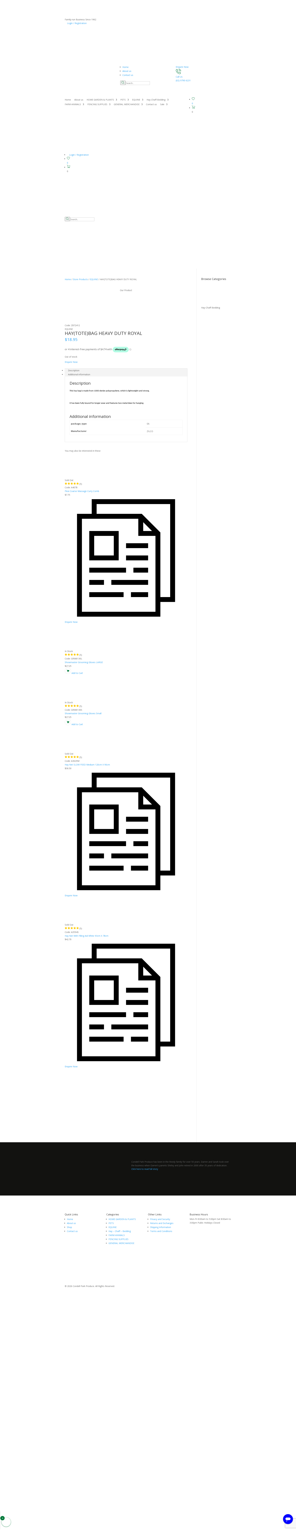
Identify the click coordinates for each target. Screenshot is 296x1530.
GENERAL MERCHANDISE (127, 104)
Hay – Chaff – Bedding (120, 1231)
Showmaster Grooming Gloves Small (83, 713)
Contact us (127, 75)
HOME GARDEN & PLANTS (100, 100)
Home (125, 67)
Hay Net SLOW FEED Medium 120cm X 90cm (87, 764)
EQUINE (136, 100)
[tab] (126, 370)
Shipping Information (160, 1227)
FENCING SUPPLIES (97, 104)
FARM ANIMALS (73, 104)
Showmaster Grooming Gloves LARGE (84, 662)
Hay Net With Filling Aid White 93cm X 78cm (86, 935)
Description (73, 370)
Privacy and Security (160, 1219)
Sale (162, 104)
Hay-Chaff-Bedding (156, 100)
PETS (123, 100)
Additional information (79, 374)
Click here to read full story (144, 1169)
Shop (69, 1227)
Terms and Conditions (161, 1231)
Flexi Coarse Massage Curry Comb (82, 491)
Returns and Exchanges (161, 1223)
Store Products (80, 279)
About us (126, 71)
